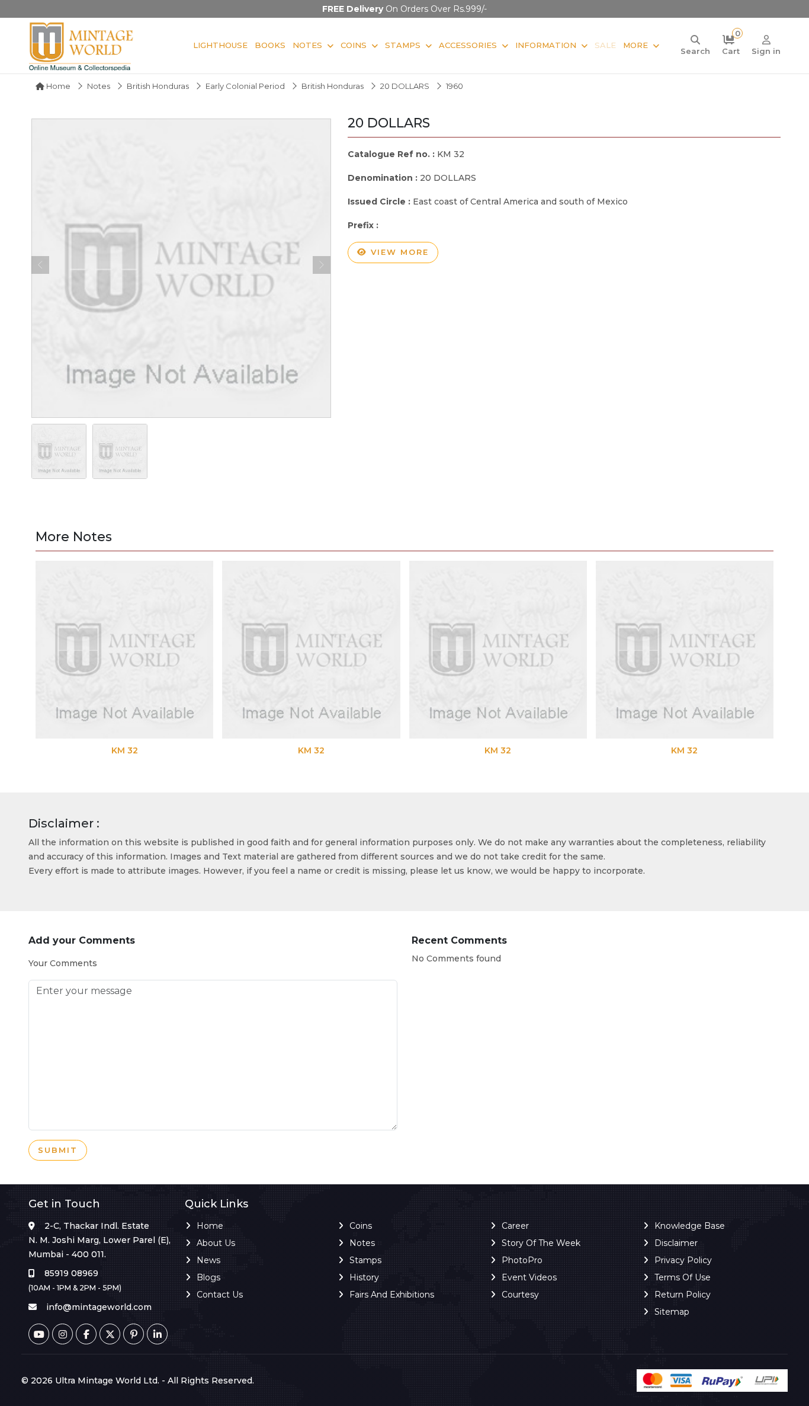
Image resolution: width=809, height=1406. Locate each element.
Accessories (468, 45)
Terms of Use (682, 1277)
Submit (58, 1150)
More (635, 45)
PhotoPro (522, 1260)
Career (515, 1225)
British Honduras (158, 86)
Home (57, 86)
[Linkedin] (157, 1334)
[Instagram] (62, 1334)
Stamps (402, 45)
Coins (354, 45)
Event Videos (529, 1277)
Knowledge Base (689, 1225)
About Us (216, 1243)
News (208, 1260)
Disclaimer (676, 1243)
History (364, 1277)
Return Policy (682, 1294)
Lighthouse (220, 45)
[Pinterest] (133, 1334)
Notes (307, 45)
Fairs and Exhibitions (391, 1294)
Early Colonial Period (245, 86)
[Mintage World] (81, 46)
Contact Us (220, 1294)
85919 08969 (71, 1273)
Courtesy (520, 1294)
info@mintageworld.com (99, 1307)
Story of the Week (541, 1243)
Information (545, 45)
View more (398, 252)
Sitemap (671, 1311)
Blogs (208, 1277)
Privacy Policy (683, 1260)
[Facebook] (86, 1334)
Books (270, 45)
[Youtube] (38, 1334)
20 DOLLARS (404, 86)
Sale (605, 45)
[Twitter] (109, 1334)
